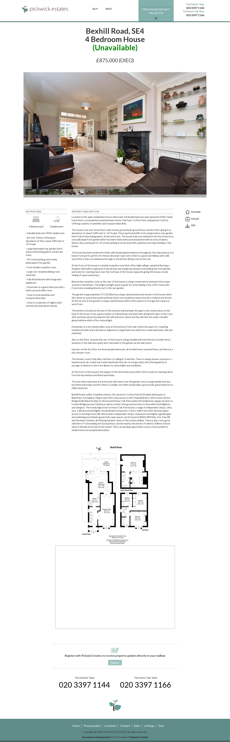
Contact (125, 725)
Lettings (149, 725)
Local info (110, 725)
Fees (161, 725)
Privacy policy (92, 725)
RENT (109, 8)
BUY (95, 8)
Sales (137, 725)
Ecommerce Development (96, 737)
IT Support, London (138, 737)
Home (76, 725)
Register (115, 662)
